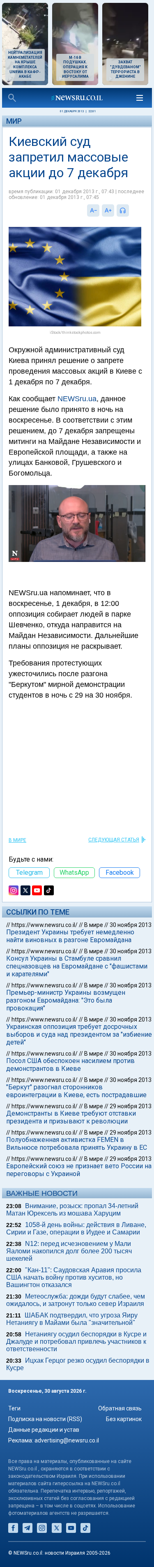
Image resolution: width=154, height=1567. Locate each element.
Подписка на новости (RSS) (45, 1419)
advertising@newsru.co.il (66, 1440)
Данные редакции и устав (43, 1429)
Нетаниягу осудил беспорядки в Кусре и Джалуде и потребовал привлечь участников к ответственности (76, 1341)
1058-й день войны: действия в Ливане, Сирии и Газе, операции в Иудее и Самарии (76, 1228)
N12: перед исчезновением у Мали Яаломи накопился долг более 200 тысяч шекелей (69, 1251)
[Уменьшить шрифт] (93, 210)
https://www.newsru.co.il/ (44, 925)
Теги (14, 1408)
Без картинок (124, 1419)
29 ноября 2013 (131, 1106)
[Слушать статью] (131, 210)
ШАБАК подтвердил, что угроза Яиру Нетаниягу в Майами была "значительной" (72, 1319)
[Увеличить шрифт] (108, 210)
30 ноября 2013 (131, 925)
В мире (17, 840)
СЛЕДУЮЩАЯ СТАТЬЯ (113, 840)
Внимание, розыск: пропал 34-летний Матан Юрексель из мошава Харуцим (72, 1209)
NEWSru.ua (77, 399)
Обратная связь (120, 1408)
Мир (14, 121)
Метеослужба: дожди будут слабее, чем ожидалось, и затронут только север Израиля (75, 1300)
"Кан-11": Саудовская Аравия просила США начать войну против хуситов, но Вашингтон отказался (73, 1277)
